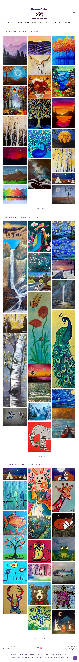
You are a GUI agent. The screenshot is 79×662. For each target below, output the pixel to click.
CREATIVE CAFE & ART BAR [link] (51, 22)
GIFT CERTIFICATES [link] (46, 658)
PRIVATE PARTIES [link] (16, 658)
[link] (39, 12)
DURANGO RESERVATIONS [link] (59, 654)
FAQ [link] (67, 658)
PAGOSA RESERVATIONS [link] (25, 22)
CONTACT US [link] (59, 658)
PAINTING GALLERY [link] (31, 658)
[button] (74, 12)
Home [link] (9, 22)
